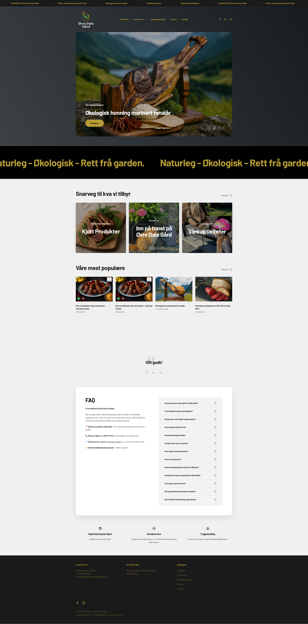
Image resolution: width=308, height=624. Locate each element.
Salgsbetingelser (100, 615)
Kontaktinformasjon (115, 615)
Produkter (124, 19)
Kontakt (185, 19)
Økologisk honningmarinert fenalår (170, 305)
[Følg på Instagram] (83, 602)
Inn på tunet (138, 19)
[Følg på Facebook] (77, 602)
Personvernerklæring (83, 615)
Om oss (174, 19)
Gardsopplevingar (158, 19)
